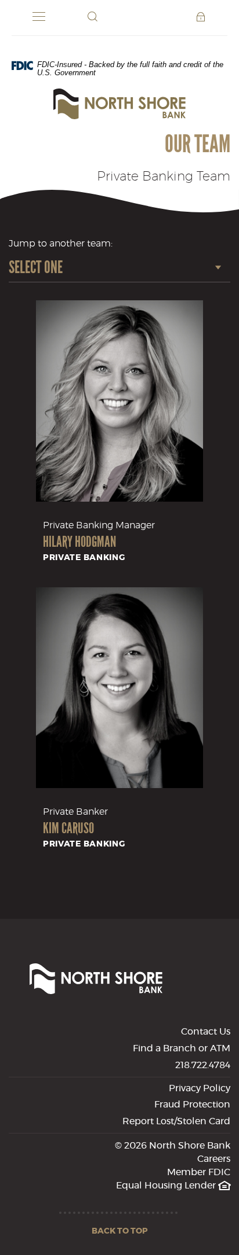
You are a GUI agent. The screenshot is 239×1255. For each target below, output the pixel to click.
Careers (213, 1159)
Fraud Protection (192, 1104)
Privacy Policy (199, 1088)
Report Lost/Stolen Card (176, 1121)
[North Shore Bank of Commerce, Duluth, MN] (119, 104)
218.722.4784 (202, 1065)
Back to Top (120, 1231)
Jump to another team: (61, 243)
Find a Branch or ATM (181, 1048)
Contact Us (205, 1031)
